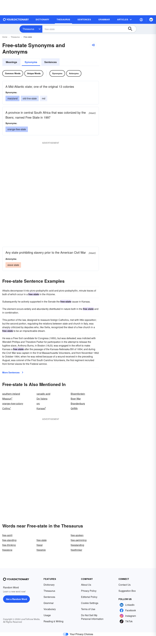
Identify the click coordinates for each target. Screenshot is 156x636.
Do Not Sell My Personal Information (92, 617)
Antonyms (74, 73)
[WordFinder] (151, 19)
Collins (6, 408)
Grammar (49, 603)
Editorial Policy (89, 597)
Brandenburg (78, 403)
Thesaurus (28, 29)
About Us (86, 584)
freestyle (41, 550)
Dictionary (49, 584)
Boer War (76, 398)
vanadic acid (43, 393)
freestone (7, 550)
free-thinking (9, 545)
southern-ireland (11, 393)
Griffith (74, 408)
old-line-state (30, 98)
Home (4, 37)
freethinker (76, 550)
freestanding (77, 545)
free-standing (9, 540)
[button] (141, 19)
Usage (47, 615)
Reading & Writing (53, 621)
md (43, 98)
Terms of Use (88, 609)
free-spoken (77, 535)
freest (40, 545)
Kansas (41, 408)
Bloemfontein (78, 393)
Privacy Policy (88, 591)
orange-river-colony (12, 403)
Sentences (50, 62)
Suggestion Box (127, 591)
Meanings (11, 62)
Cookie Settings (89, 603)
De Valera (42, 398)
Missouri (7, 398)
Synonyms (31, 62)
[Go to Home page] (16, 19)
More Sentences (11, 372)
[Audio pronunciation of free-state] (93, 45)
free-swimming (79, 540)
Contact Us (125, 584)
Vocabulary (50, 609)
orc (38, 403)
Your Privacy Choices (81, 634)
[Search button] (131, 29)
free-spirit (7, 535)
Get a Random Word (16, 599)
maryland (12, 98)
